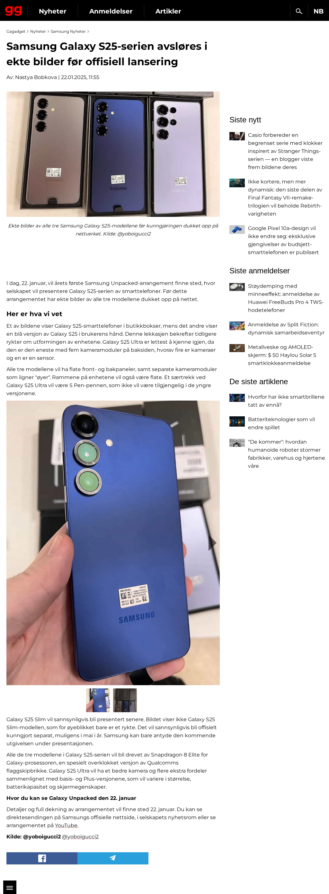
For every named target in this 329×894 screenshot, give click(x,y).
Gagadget (13, 9)
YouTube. (66, 825)
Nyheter (53, 11)
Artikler (168, 11)
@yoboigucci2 (80, 837)
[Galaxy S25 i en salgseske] (113, 543)
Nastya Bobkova (36, 77)
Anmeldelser (111, 11)
